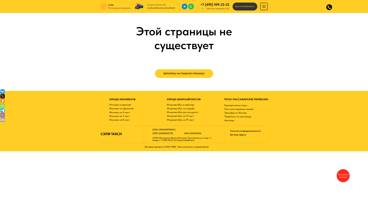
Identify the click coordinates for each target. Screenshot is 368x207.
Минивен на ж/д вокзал (121, 108)
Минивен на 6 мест (119, 112)
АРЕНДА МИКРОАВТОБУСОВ (184, 99)
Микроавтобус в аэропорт (180, 104)
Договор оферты (238, 134)
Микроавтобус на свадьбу (181, 108)
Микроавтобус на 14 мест (180, 115)
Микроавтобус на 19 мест (180, 119)
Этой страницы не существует (184, 38)
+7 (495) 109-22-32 (214, 4)
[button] (245, 6)
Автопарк (229, 120)
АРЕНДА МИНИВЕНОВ (122, 99)
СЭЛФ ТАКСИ (111, 134)
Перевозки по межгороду (237, 116)
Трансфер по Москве (235, 112)
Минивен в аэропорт (120, 104)
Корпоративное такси (235, 105)
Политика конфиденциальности (245, 131)
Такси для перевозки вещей (238, 109)
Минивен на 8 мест (119, 119)
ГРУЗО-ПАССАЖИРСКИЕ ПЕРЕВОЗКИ (246, 99)
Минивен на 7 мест (119, 116)
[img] (264, 6)
